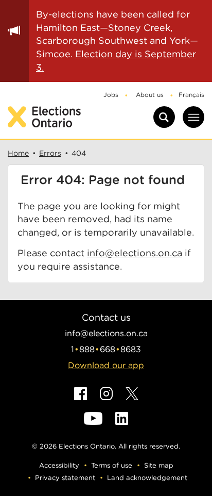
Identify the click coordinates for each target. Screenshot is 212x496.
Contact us (106, 317)
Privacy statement (65, 478)
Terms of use (111, 465)
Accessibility (59, 465)
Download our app (106, 365)
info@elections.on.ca (134, 252)
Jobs (110, 94)
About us (150, 94)
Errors (50, 153)
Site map (158, 465)
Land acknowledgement (147, 478)
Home (18, 153)
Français (191, 94)
